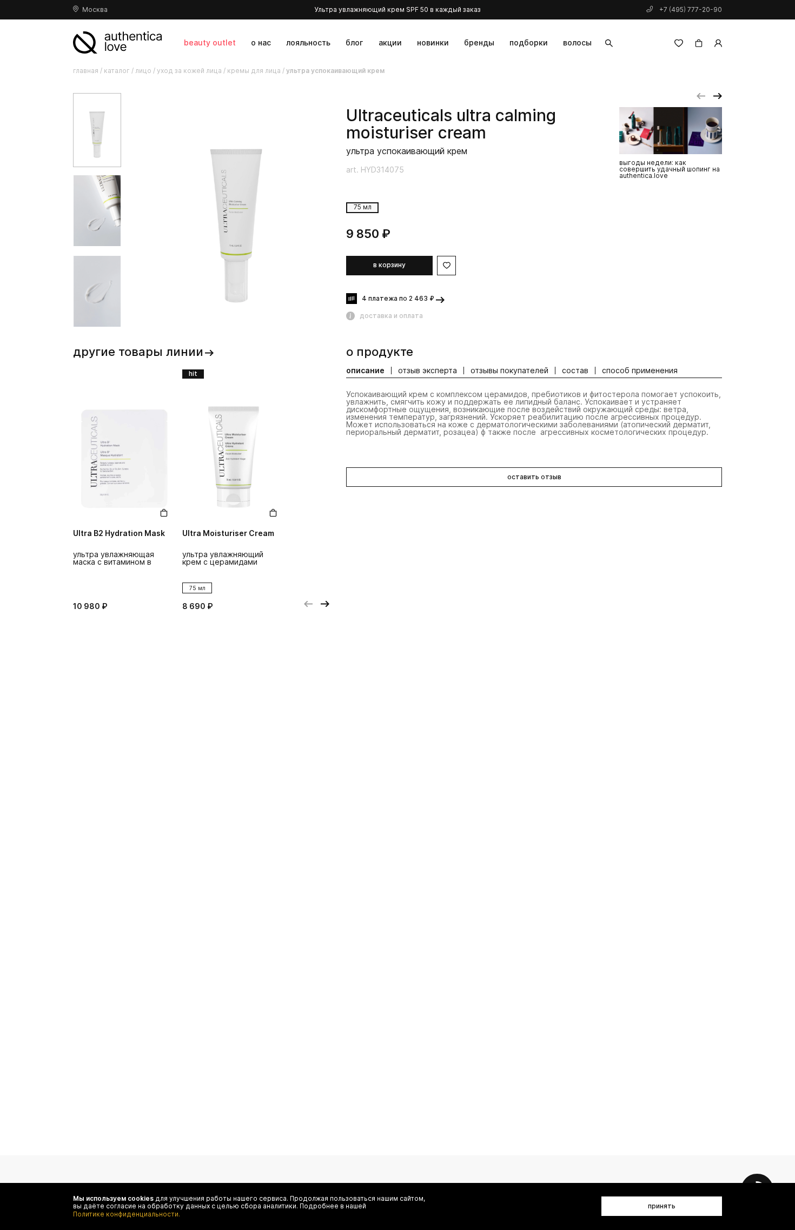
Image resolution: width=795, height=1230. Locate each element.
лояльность (308, 42)
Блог (354, 42)
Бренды (479, 42)
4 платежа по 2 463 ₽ (398, 298)
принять (661, 1206)
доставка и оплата (391, 316)
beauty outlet (210, 42)
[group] (236, 210)
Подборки (528, 42)
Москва (95, 9)
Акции (390, 42)
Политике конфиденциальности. (126, 1214)
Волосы (577, 42)
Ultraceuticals (399, 115)
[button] (701, 96)
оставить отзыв (534, 477)
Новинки (433, 42)
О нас (261, 42)
